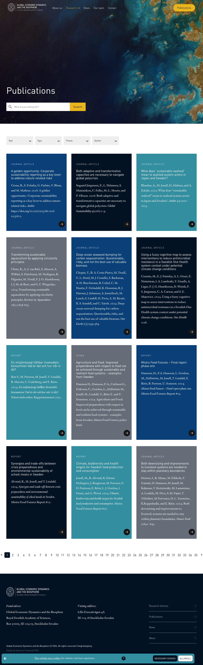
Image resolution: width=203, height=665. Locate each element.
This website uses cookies (47, 658)
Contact (112, 8)
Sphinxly (20, 650)
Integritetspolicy (84, 646)
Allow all (185, 658)
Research (71, 8)
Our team (99, 8)
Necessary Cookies (165, 658)
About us (57, 8)
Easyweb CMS (32, 650)
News (87, 8)
